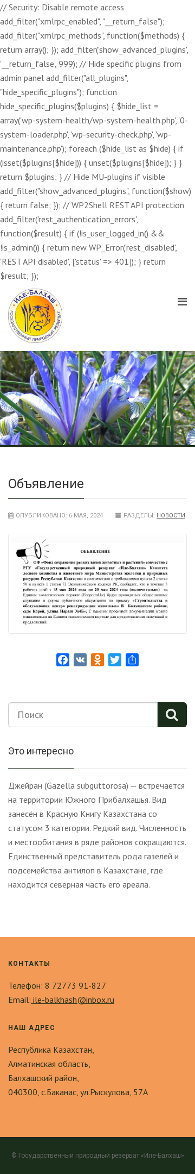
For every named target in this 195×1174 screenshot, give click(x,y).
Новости (171, 515)
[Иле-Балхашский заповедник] (35, 316)
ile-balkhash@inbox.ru (72, 999)
